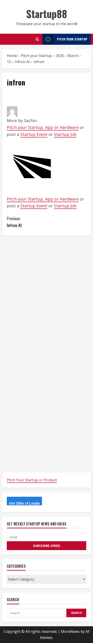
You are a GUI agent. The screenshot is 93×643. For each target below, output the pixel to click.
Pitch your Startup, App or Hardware (43, 127)
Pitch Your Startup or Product (32, 480)
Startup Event (33, 134)
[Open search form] (37, 39)
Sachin (30, 120)
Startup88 (46, 13)
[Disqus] (46, 296)
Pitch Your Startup (72, 39)
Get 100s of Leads (24, 503)
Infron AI (14, 221)
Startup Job (65, 134)
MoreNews (70, 631)
